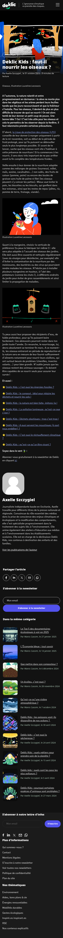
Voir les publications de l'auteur (19, 550)
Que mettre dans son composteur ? (39, 664)
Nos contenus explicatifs (15, 928)
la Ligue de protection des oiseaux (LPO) (34, 132)
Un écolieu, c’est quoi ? (33, 682)
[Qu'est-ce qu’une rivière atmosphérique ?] (10, 705)
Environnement (10, 892)
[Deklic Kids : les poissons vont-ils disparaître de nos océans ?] (10, 723)
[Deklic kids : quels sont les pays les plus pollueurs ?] (10, 776)
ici (16, 460)
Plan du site (8, 878)
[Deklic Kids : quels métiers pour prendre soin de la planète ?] (10, 758)
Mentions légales (11, 858)
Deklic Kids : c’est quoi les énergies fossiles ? (30, 387)
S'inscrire (53, 824)
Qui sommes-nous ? (13, 847)
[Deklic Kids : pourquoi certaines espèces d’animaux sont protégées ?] (10, 793)
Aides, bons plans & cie (14, 897)
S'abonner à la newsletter (31, 608)
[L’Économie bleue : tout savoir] (10, 652)
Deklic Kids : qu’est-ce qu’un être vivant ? (28, 444)
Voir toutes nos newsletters (16, 868)
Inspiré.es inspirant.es (14, 918)
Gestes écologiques (12, 913)
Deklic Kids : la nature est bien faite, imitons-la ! (31, 403)
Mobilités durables (12, 908)
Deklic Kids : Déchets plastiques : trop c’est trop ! (32, 419)
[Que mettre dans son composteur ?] (10, 670)
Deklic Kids (10, 55)
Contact (6, 852)
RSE (4, 923)
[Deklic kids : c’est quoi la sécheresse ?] (10, 740)
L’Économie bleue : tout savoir (37, 646)
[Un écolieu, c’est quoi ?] (10, 687)
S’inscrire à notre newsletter (17, 863)
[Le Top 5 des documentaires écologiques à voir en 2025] (10, 634)
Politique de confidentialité (16, 873)
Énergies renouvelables (14, 902)
